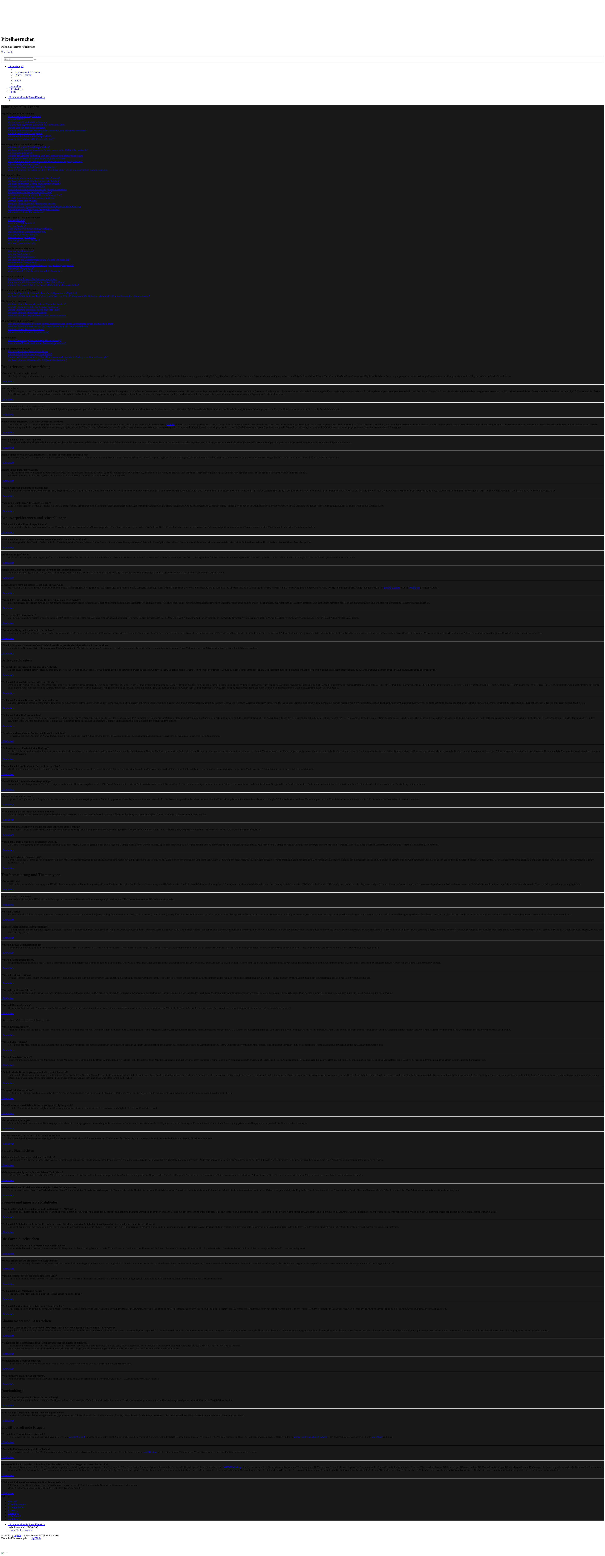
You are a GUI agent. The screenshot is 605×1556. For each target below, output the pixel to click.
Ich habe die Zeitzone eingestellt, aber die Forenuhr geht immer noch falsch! (45, 155)
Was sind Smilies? (17, 226)
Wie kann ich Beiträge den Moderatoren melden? (32, 203)
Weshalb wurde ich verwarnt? (22, 200)
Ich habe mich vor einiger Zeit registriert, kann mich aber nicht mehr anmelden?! (47, 130)
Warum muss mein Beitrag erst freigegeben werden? (33, 209)
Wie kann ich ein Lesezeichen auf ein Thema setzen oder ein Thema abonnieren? (48, 326)
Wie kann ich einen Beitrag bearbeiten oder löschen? (34, 181)
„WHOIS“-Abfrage (232, 1467)
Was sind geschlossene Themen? (24, 240)
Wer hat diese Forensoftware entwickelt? (28, 351)
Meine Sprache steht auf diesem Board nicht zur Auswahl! (36, 158)
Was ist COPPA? (16, 119)
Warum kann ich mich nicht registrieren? (28, 122)
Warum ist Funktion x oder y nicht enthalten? (30, 354)
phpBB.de (414, 587)
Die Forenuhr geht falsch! (20, 153)
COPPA (171, 424)
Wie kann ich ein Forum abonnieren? (26, 329)
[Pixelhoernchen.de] (26, 16)
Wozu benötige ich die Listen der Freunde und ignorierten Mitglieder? (42, 293)
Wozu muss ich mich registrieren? (24, 116)
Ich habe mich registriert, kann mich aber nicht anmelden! (36, 125)
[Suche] (35, 59)
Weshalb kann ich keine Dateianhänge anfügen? (31, 198)
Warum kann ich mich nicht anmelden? (27, 127)
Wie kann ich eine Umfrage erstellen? (26, 186)
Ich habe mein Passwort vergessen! (25, 133)
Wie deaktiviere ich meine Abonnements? (28, 332)
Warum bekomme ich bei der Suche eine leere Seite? (34, 310)
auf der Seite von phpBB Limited (310, 1437)
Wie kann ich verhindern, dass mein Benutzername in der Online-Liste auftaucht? (48, 150)
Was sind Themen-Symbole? (22, 243)
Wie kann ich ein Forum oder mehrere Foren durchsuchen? (37, 304)
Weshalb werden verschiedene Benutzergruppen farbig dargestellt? (41, 265)
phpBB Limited (392, 587)
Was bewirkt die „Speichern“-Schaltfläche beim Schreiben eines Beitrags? (44, 206)
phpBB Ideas (150, 1452)
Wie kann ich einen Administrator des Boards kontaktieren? (37, 360)
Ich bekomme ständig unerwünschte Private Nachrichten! (36, 282)
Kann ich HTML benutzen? (21, 223)
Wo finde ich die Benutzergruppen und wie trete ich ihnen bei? (39, 259)
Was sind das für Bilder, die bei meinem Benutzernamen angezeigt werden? (45, 161)
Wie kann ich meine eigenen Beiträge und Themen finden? (37, 315)
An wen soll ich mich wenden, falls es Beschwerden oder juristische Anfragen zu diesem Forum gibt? (58, 357)
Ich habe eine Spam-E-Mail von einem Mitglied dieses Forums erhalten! (43, 285)
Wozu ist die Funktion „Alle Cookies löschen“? (31, 139)
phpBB (17, 1535)
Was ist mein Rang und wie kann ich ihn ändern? (32, 167)
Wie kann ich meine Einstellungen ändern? (29, 147)
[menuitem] (27, 72)
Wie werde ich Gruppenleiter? (22, 262)
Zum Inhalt (6, 52)
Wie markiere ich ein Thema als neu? (26, 212)
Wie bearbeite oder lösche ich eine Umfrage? (30, 192)
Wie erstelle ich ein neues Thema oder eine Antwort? (34, 178)
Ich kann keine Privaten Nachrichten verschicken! (32, 279)
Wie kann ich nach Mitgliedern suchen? (27, 312)
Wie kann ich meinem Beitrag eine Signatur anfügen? (34, 183)
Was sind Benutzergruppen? (21, 257)
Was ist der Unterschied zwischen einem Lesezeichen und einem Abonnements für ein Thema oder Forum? (61, 323)
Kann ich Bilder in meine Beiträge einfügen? (30, 229)
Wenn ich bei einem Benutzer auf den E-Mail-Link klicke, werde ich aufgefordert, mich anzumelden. (58, 170)
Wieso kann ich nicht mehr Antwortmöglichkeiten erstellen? (37, 189)
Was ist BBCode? (16, 220)
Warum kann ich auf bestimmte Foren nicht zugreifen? (34, 195)
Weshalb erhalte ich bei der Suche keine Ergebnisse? (34, 307)
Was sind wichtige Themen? (22, 237)
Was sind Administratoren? (21, 251)
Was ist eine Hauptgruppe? (21, 268)
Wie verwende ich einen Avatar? (24, 164)
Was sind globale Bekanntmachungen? (27, 231)
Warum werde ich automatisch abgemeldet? (29, 136)
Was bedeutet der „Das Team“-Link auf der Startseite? (34, 271)
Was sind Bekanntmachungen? (23, 234)
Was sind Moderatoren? (19, 254)
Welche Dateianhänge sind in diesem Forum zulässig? (34, 340)
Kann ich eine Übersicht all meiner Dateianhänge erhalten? (37, 343)
